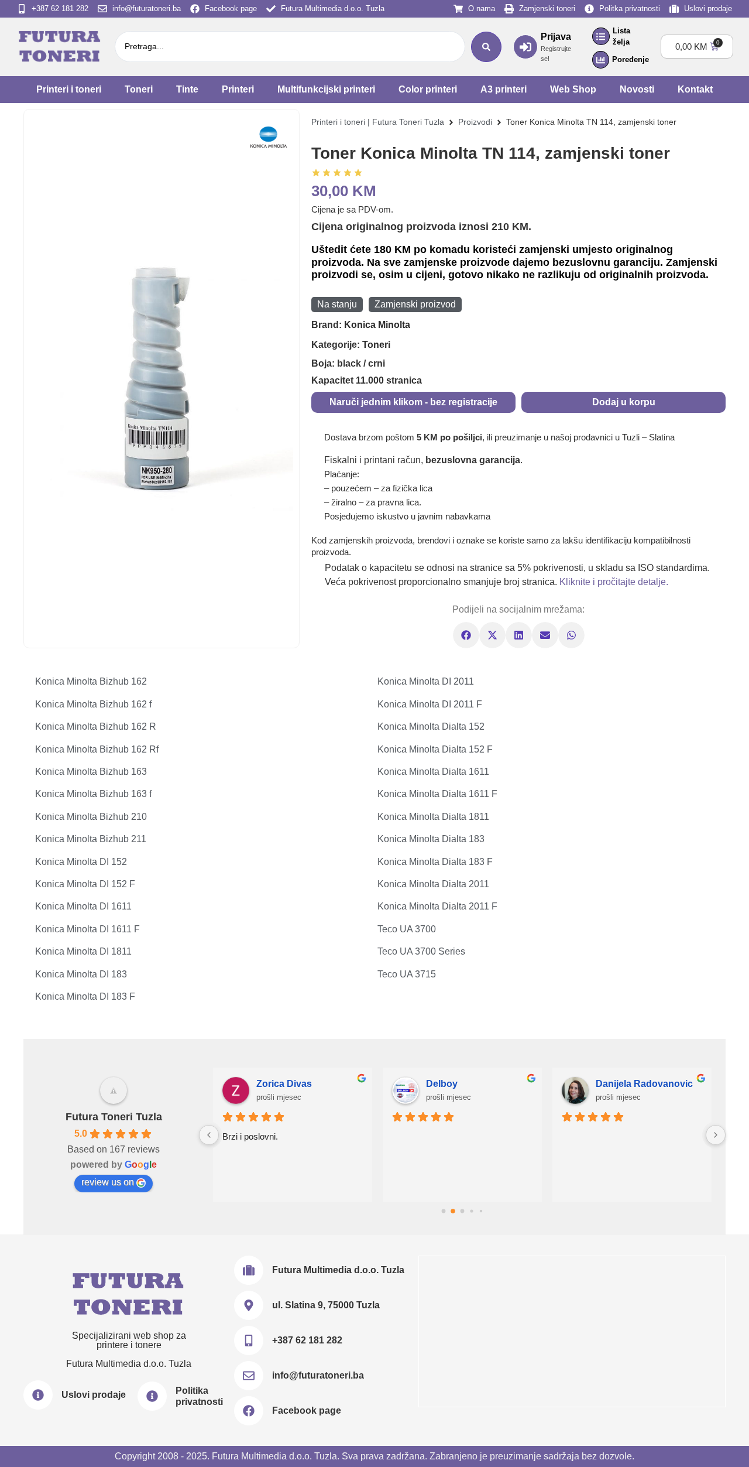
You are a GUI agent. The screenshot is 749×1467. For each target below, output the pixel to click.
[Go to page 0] (444, 1211)
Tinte (187, 89)
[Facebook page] (248, 1410)
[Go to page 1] (453, 1211)
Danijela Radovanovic (644, 1084)
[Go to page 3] (471, 1210)
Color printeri (427, 89)
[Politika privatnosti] (152, 1396)
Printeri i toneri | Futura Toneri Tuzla (377, 121)
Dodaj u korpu (623, 402)
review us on (107, 1182)
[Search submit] (486, 47)
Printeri (238, 89)
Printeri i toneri (68, 89)
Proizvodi (475, 121)
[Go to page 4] (481, 1211)
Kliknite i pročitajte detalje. (613, 582)
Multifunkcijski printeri (326, 89)
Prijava (556, 37)
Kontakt (695, 89)
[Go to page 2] (463, 1211)
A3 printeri (503, 89)
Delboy (442, 1084)
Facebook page (306, 1410)
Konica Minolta (377, 325)
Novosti (637, 89)
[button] (466, 635)
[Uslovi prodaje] (38, 1395)
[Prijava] (525, 47)
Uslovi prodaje (93, 1395)
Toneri (139, 89)
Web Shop (573, 89)
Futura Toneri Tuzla (114, 1117)
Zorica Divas (284, 1084)
